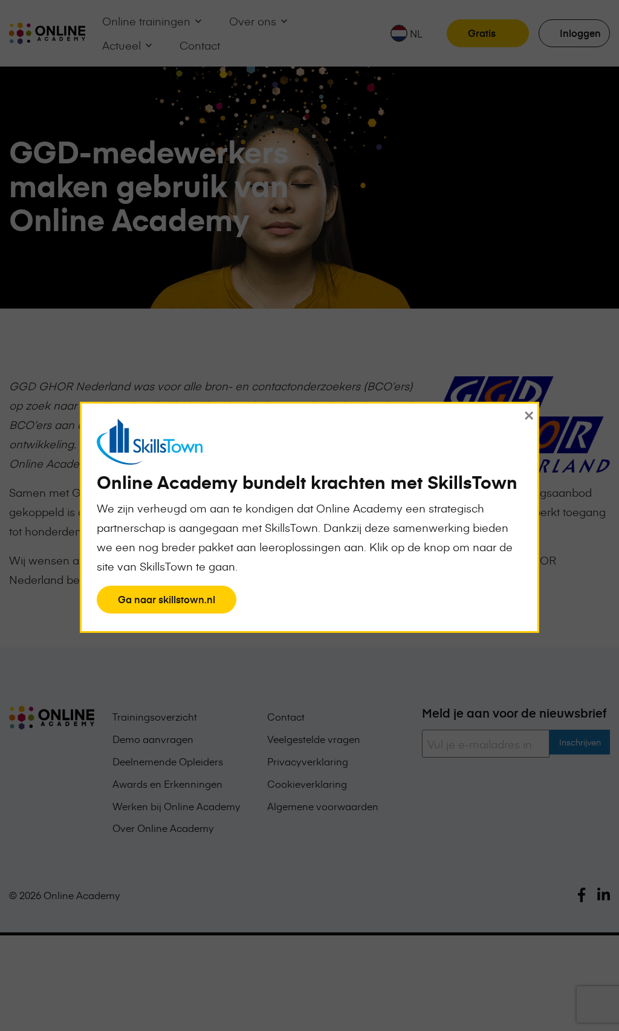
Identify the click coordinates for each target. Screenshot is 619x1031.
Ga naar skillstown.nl (166, 603)
